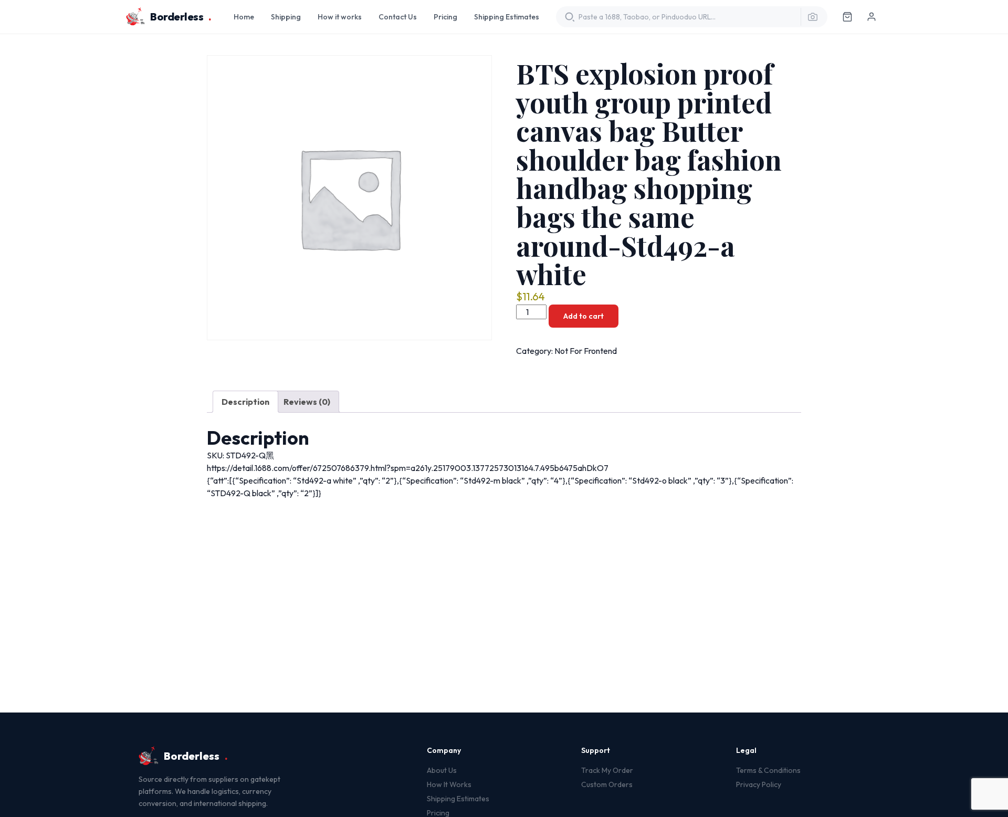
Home (244, 17)
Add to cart (583, 316)
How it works (340, 17)
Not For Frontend (585, 350)
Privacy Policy (758, 784)
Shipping (286, 17)
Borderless (181, 16)
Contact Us (398, 17)
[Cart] (847, 16)
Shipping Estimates (506, 17)
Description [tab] (245, 401)
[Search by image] (809, 17)
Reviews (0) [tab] (307, 401)
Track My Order (607, 770)
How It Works (449, 784)
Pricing (445, 17)
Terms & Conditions (768, 770)
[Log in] (871, 16)
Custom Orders (607, 784)
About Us (442, 770)
